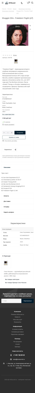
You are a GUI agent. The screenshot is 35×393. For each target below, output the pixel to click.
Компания (17, 311)
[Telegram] (24, 3)
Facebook (15, 386)
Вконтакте (11, 386)
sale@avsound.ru (19, 359)
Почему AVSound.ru (17, 314)
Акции (17, 344)
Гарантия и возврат (17, 334)
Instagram (20, 386)
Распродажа (17, 341)
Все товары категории (12, 279)
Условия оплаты (17, 329)
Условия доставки (17, 332)
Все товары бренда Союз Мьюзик (15, 282)
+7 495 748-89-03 (19, 355)
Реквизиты (17, 322)
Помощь (17, 339)
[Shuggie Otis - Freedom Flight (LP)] (17, 35)
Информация (17, 326)
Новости (17, 317)
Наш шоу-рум (17, 319)
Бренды (17, 346)
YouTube (24, 386)
